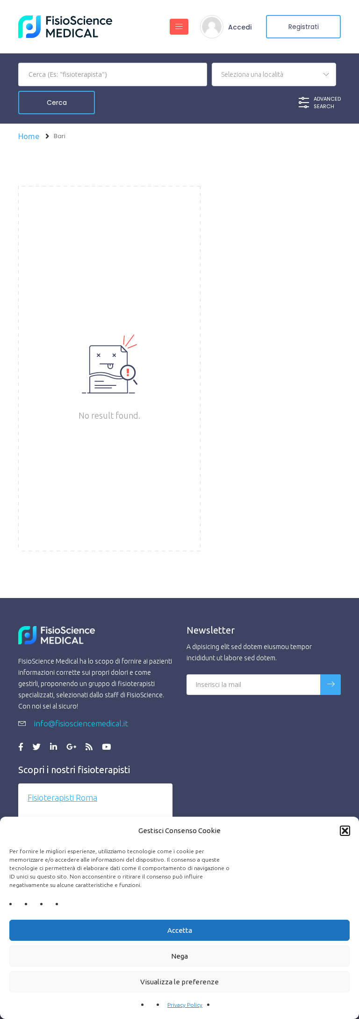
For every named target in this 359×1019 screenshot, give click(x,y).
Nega (179, 956)
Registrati (303, 26)
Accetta (179, 930)
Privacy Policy (184, 1005)
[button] (345, 830)
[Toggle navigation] (179, 27)
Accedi (239, 27)
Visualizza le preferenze (179, 982)
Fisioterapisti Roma (62, 797)
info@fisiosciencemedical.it (80, 723)
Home (29, 136)
